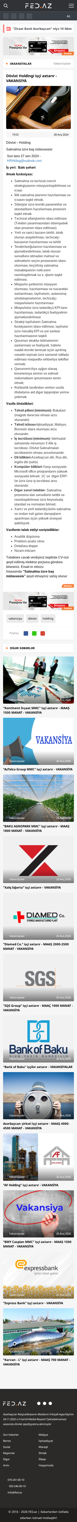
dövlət (32, 618)
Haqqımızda (46, 1465)
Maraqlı (43, 1447)
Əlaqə (42, 1459)
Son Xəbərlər (11, 1434)
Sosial (6, 1447)
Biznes (7, 1441)
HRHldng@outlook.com (24, 160)
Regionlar (9, 1453)
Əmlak (43, 1453)
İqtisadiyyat (46, 1441)
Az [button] (69, 16)
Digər (6, 1459)
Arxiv (6, 1465)
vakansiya (15, 618)
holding (48, 618)
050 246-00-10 (17, 1486)
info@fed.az (15, 1492)
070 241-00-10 (16, 1480)
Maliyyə (43, 1434)
